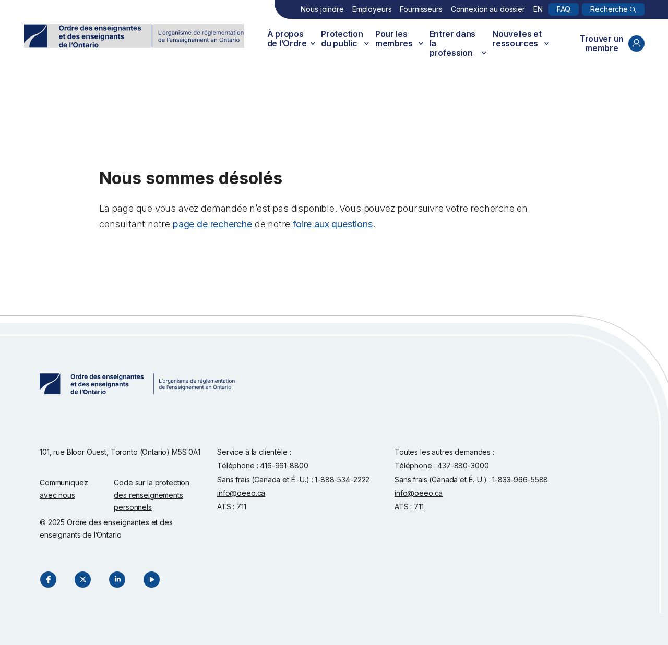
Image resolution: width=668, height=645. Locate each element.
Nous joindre (322, 9)
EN (538, 9)
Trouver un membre (602, 43)
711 (241, 506)
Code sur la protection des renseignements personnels (151, 495)
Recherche (609, 9)
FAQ (564, 9)
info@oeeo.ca (241, 493)
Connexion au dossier (488, 9)
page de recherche (212, 223)
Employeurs (372, 9)
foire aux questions (333, 223)
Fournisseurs (421, 9)
